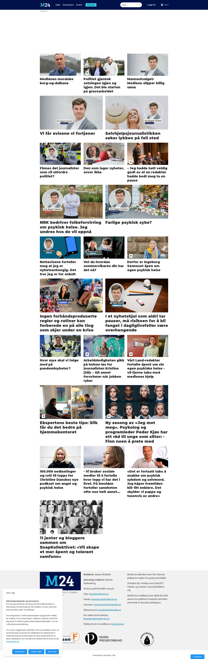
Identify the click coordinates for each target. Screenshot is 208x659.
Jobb (57, 5)
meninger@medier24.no (104, 599)
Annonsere (68, 5)
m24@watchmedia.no (109, 610)
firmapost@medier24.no (96, 618)
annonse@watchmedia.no (107, 604)
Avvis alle (52, 652)
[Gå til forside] (45, 5)
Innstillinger (197, 657)
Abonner (91, 5)
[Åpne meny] (164, 5)
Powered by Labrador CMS (104, 655)
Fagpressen (118, 624)
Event (79, 5)
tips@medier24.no (99, 594)
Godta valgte (36, 652)
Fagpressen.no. (13, 642)
